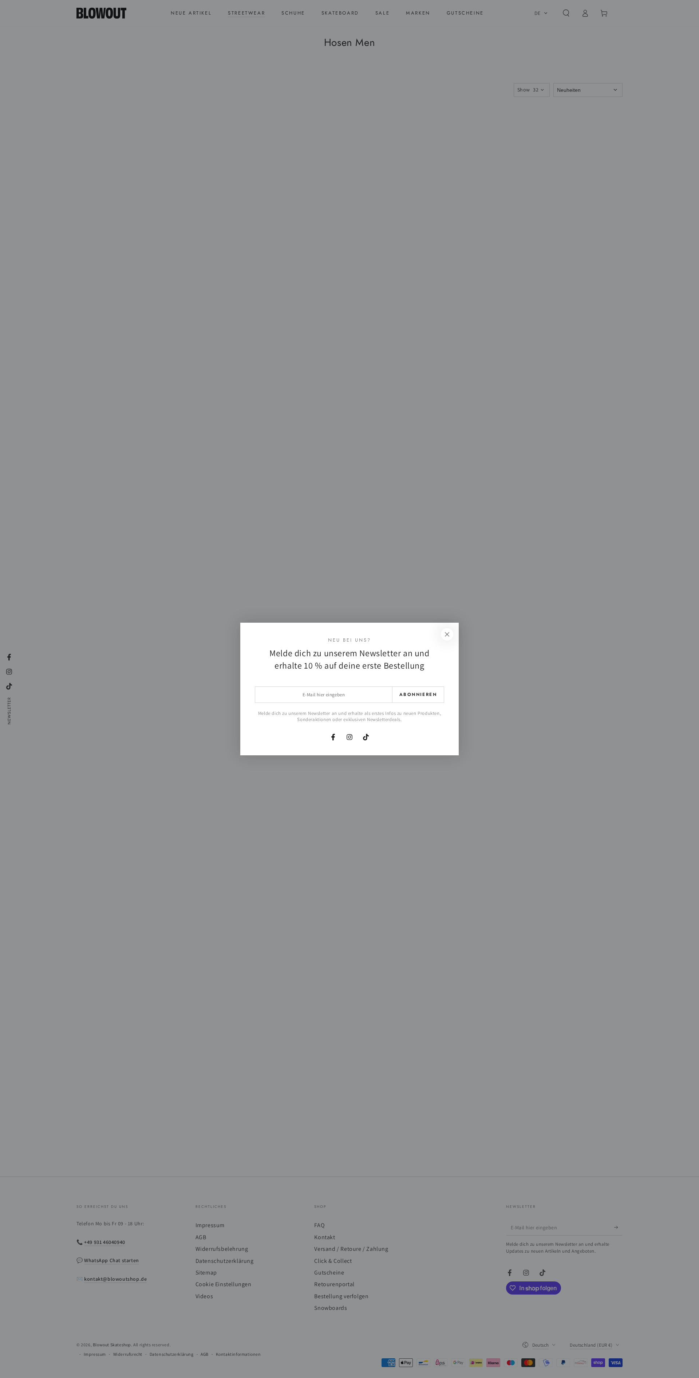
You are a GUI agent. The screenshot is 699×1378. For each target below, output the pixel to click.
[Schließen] (447, 634)
